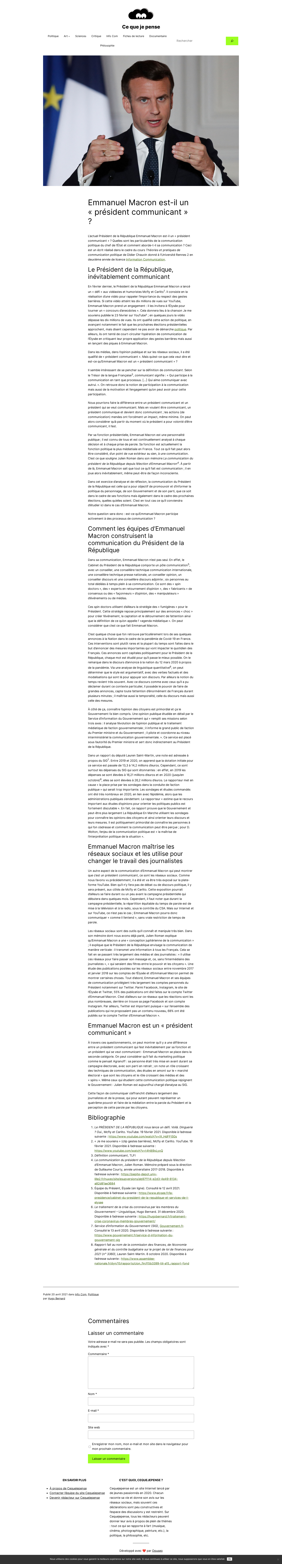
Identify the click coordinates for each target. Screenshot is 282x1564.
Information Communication (145, 259)
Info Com (80, 1294)
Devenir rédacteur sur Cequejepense (75, 1497)
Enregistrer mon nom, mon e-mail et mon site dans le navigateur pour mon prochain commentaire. (140, 1446)
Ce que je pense (141, 27)
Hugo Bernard (56, 1298)
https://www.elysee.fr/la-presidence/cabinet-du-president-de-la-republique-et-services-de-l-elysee (141, 1197)
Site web (94, 1427)
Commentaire (98, 1354)
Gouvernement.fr (171, 1226)
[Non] (278, 1559)
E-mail (93, 1410)
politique (180, 329)
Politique (93, 1294)
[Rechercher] (232, 41)
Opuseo (157, 1550)
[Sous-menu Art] (69, 36)
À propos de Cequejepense (68, 1488)
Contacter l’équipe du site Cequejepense (77, 1493)
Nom (92, 1394)
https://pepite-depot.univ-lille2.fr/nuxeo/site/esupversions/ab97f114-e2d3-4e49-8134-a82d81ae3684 (136, 1178)
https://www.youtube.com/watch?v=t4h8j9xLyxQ (128, 1150)
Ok (229, 1559)
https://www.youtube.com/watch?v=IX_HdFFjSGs (143, 1136)
